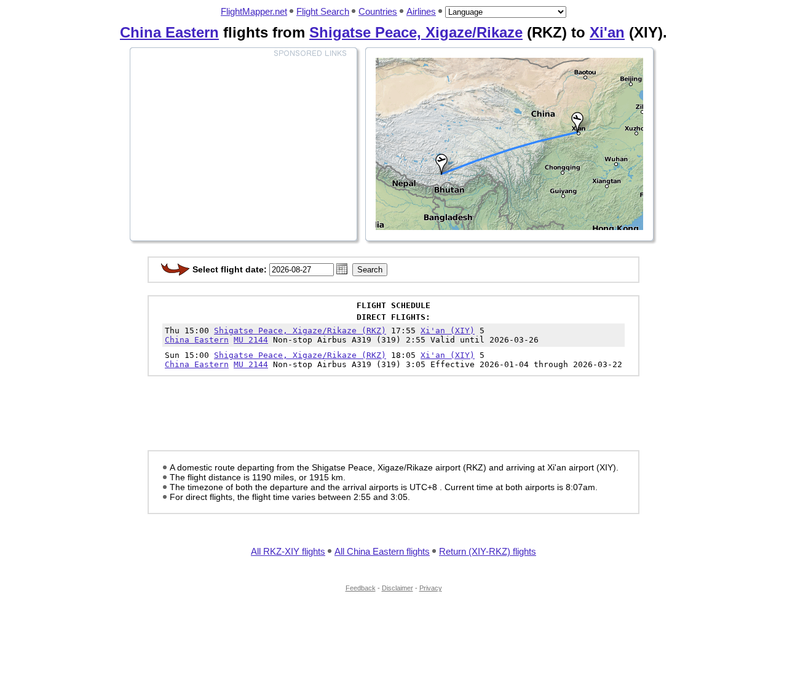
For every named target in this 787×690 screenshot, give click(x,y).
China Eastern (169, 32)
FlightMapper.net (254, 11)
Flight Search (322, 11)
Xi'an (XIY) (448, 330)
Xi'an (607, 32)
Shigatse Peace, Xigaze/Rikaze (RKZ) (300, 330)
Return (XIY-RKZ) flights (487, 551)
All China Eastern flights (382, 551)
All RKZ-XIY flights (288, 551)
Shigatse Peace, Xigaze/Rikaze (416, 32)
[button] (341, 268)
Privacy (430, 588)
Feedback (361, 588)
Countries (377, 11)
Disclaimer (397, 588)
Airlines (421, 11)
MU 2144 (251, 339)
